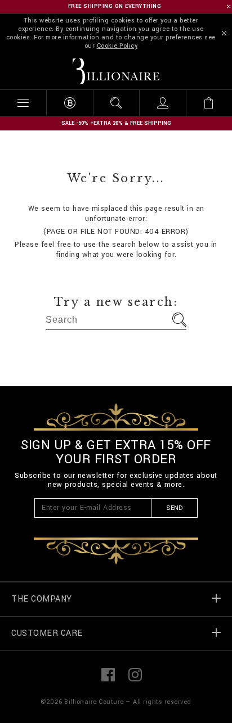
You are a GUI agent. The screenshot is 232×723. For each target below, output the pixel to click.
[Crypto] (69, 102)
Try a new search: (116, 302)
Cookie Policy (117, 46)
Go (179, 319)
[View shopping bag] (209, 102)
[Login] (162, 102)
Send (174, 508)
